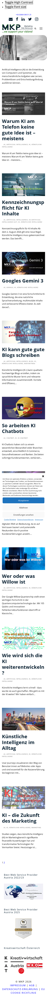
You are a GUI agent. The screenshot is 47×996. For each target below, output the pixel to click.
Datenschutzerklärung (25, 519)
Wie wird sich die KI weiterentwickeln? (23, 664)
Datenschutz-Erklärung (20, 989)
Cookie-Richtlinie (10, 519)
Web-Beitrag (29, 363)
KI (30, 144)
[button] (43, 476)
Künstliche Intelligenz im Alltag (18, 742)
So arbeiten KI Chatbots (19, 428)
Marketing (36, 827)
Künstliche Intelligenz (31, 222)
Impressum (39, 519)
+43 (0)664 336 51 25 (23, 14)
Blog (31, 361)
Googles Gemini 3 (22, 280)
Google (10, 287)
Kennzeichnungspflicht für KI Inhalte (23, 208)
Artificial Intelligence (17, 144)
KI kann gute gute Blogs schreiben (23, 352)
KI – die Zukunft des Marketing (21, 818)
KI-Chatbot (23, 438)
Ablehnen (23, 507)
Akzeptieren (23, 500)
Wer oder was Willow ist (18, 579)
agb (32, 985)
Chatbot (10, 438)
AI (4, 144)
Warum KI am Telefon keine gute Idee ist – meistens (18, 130)
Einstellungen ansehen (23, 514)
